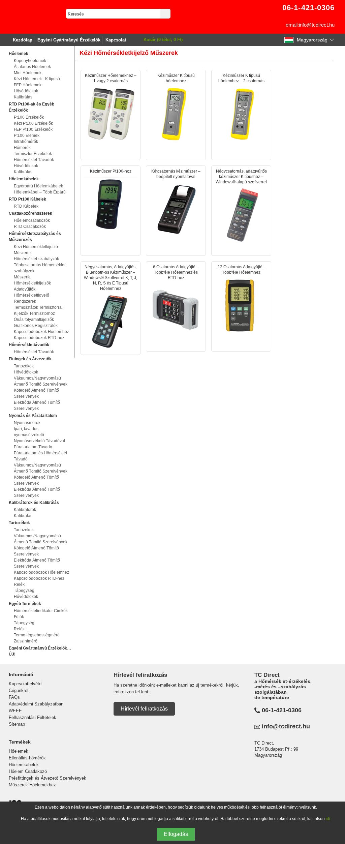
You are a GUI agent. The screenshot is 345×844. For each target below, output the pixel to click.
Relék (19, 584)
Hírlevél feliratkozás (144, 709)
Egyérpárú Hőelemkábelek (38, 186)
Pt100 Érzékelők (29, 117)
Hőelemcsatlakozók (32, 220)
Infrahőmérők (26, 141)
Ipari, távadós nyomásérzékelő (29, 431)
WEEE (15, 710)
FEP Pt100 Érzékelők (33, 129)
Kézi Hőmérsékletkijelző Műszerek (36, 249)
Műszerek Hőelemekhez (32, 784)
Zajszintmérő (25, 641)
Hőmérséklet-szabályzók (36, 259)
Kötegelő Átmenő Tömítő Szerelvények (36, 393)
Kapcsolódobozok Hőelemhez (41, 331)
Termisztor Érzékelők (33, 153)
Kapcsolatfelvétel (25, 683)
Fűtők (19, 616)
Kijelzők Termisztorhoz (34, 313)
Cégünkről (18, 690)
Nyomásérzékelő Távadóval (39, 441)
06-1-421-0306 (282, 710)
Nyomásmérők (27, 422)
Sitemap (17, 724)
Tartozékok (24, 366)
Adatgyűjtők (24, 289)
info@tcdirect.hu (286, 726)
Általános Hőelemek (32, 66)
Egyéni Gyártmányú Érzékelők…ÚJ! (40, 651)
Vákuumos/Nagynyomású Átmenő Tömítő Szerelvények (40, 381)
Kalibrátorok (25, 509)
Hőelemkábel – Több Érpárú (40, 192)
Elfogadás (176, 834)
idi (328, 818)
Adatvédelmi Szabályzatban (36, 703)
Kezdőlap (22, 39)
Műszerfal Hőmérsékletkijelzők (32, 280)
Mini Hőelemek (27, 72)
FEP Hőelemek (27, 85)
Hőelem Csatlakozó (28, 771)
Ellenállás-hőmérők (27, 757)
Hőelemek (18, 751)
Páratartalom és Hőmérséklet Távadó (40, 456)
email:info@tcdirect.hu (310, 25)
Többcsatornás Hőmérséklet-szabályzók (40, 268)
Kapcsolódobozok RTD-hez (39, 337)
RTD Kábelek (26, 206)
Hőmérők (22, 147)
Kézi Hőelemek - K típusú (37, 79)
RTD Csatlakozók (30, 226)
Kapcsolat (115, 39)
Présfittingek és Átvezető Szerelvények (47, 778)
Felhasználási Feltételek (32, 717)
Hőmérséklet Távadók (34, 159)
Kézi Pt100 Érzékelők (33, 123)
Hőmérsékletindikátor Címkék (41, 610)
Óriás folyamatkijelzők (34, 319)
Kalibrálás (23, 97)
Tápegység (24, 590)
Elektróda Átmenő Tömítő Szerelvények (37, 405)
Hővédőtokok (26, 91)
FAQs (14, 697)
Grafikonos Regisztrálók (36, 325)
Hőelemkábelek (24, 764)
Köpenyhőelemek (30, 60)
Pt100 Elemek (26, 135)
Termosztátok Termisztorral (38, 307)
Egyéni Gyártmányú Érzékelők (68, 39)
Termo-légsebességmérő (37, 635)
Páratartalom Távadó (33, 447)
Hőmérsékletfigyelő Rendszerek (31, 298)
